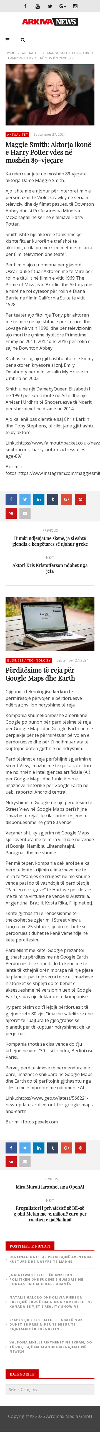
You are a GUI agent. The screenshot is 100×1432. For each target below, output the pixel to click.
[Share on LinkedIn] (38, 499)
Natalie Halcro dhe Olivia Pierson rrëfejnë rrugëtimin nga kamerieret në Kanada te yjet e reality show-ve (51, 1301)
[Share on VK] (11, 513)
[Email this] (25, 513)
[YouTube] (37, 6)
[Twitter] (50, 6)
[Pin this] (80, 499)
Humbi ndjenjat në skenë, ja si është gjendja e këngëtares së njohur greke (50, 538)
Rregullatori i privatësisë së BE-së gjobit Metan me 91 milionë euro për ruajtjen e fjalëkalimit (50, 1211)
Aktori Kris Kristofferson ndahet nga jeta (50, 565)
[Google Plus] (62, 6)
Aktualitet (31, 53)
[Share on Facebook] (11, 499)
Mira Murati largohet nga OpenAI (50, 1184)
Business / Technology (29, 660)
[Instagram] (75, 6)
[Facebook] (25, 6)
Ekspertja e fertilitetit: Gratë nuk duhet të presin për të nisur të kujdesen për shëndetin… (46, 1324)
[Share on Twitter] (25, 499)
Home (10, 53)
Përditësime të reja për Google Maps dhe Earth (40, 673)
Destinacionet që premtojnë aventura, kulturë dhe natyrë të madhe (51, 1259)
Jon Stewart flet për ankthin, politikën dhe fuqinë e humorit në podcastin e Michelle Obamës (46, 1279)
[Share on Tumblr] (52, 499)
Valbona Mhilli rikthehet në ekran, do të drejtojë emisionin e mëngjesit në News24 (50, 1346)
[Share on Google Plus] (66, 499)
